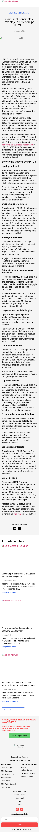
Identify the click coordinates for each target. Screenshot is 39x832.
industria (17, 514)
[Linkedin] (21, 809)
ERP (20, 13)
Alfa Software (13, 13)
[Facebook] (17, 809)
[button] (14, 528)
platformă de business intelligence (17, 145)
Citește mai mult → (10, 592)
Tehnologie (26, 13)
